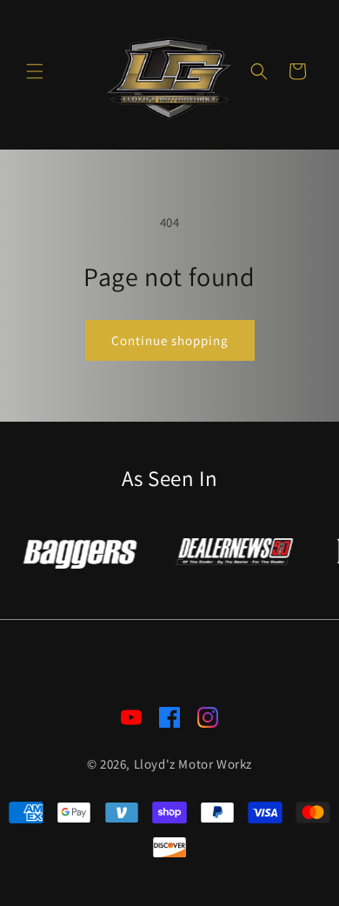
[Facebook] (169, 721)
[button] (35, 71)
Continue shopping (170, 340)
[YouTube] (131, 721)
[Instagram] (207, 721)
